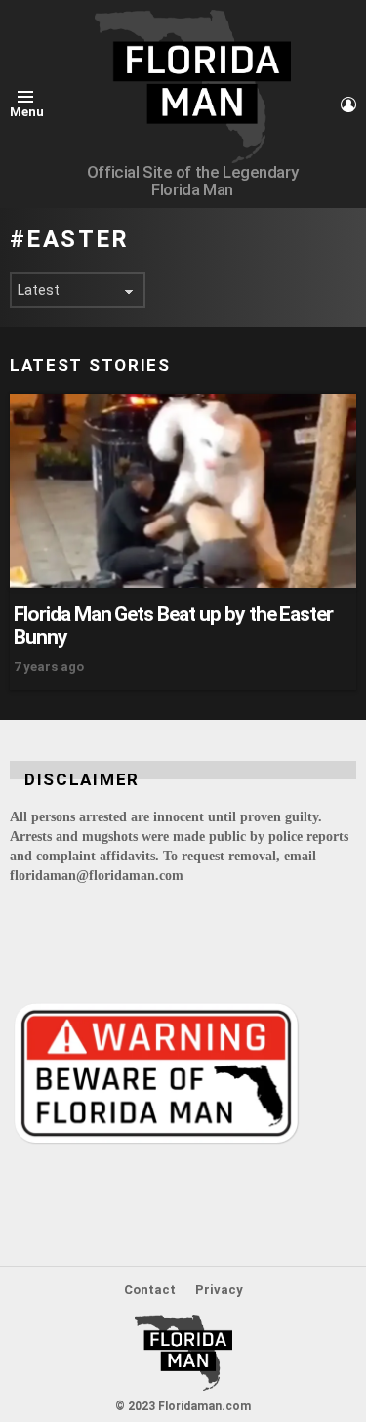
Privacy (219, 1289)
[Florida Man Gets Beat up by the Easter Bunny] (183, 491)
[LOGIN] (348, 104)
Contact (150, 1289)
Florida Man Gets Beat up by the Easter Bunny (173, 625)
